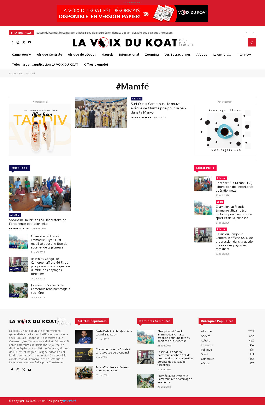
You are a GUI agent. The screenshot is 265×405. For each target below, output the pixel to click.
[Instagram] (18, 42)
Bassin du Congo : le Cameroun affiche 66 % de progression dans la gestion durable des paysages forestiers (50, 266)
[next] (253, 32)
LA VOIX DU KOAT (19, 228)
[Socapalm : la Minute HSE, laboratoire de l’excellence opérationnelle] (40, 193)
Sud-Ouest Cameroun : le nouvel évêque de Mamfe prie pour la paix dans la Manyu (159, 108)
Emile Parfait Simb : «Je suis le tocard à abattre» (114, 332)
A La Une (14, 215)
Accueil (12, 73)
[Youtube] (29, 42)
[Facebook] (12, 42)
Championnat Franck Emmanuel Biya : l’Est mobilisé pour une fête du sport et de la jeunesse (49, 241)
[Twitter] (23, 42)
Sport (13, 246)
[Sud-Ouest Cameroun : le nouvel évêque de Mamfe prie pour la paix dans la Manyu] (101, 112)
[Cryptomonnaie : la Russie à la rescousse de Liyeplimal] (84, 355)
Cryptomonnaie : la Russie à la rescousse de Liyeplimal (113, 350)
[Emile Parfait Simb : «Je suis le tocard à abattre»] (84, 337)
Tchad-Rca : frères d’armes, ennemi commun (112, 369)
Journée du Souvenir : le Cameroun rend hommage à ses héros (76, 32)
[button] (252, 42)
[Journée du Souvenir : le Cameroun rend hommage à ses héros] (18, 290)
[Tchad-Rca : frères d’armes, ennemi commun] (84, 373)
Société (14, 295)
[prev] (246, 32)
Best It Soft (69, 401)
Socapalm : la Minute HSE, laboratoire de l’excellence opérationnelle (37, 222)
